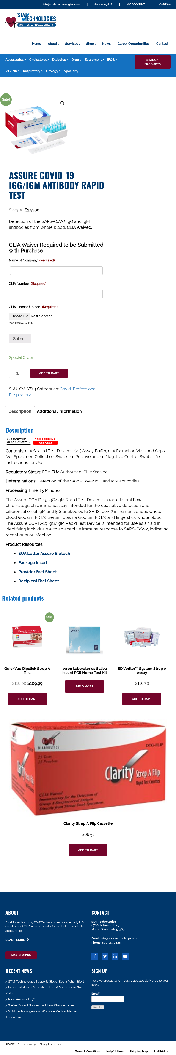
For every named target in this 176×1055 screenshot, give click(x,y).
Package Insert (32, 562)
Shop (90, 43)
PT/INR (11, 71)
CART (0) (164, 4)
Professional (85, 388)
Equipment (93, 59)
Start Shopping (21, 955)
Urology (52, 71)
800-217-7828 (103, 4)
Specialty (71, 71)
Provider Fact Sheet (37, 571)
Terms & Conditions (87, 1051)
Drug (75, 59)
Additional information (59, 411)
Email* (95, 993)
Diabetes (59, 59)
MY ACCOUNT (136, 4)
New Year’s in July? (21, 999)
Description (19, 411)
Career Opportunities (133, 43)
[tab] (20, 411)
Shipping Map (139, 1051)
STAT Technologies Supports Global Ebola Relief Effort (46, 981)
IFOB (111, 59)
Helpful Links (115, 1051)
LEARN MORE (16, 940)
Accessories (15, 59)
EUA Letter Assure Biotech (44, 553)
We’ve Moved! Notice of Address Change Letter (41, 1005)
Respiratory (31, 71)
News (106, 43)
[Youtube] (125, 956)
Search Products (152, 62)
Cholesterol (38, 59)
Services (71, 43)
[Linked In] (115, 956)
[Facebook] (94, 956)
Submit (20, 338)
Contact (162, 43)
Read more (84, 686)
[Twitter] (105, 956)
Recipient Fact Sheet (38, 580)
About (52, 43)
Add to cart (49, 373)
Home (36, 43)
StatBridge (161, 1051)
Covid (65, 388)
